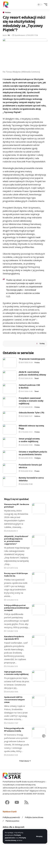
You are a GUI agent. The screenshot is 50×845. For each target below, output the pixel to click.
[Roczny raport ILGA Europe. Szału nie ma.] (39, 577)
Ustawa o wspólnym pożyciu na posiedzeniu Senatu (33, 453)
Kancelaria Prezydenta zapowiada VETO (14, 637)
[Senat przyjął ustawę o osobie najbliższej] (10, 442)
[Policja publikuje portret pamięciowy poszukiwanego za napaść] (39, 609)
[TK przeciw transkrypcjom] (10, 363)
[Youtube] (16, 802)
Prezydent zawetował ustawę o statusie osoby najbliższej (31, 401)
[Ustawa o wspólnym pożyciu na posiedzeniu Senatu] (10, 455)
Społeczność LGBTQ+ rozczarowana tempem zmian (14, 699)
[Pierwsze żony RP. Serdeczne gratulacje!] (39, 508)
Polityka (38, 458)
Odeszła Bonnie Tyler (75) (31, 412)
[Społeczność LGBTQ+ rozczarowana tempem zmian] (39, 701)
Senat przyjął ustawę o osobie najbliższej (29, 440)
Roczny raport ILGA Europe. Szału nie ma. (16, 574)
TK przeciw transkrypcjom (32, 359)
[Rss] (26, 802)
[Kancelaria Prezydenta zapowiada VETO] (39, 640)
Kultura (37, 416)
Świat (37, 378)
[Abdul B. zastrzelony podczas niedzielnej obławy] (10, 376)
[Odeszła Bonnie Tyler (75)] (10, 416)
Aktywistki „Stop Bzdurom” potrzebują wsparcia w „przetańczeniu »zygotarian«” (16, 540)
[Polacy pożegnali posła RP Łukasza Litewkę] (39, 732)
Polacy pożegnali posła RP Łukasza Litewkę (14, 729)
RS (9, 35)
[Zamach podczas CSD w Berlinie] (10, 389)
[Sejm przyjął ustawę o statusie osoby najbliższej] (39, 675)
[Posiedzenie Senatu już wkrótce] (10, 468)
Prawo (37, 471)
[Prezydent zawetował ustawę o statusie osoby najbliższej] (10, 402)
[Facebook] (7, 802)
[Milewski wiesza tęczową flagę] (10, 429)
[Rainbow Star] (6, 4)
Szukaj (42, 343)
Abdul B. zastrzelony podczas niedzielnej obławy (32, 373)
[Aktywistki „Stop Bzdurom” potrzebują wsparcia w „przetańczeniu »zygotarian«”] (39, 540)
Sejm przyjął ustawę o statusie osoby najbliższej (16, 672)
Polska (8, 12)
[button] (39, 836)
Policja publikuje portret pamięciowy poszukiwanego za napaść (16, 607)
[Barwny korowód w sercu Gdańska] (10, 481)
